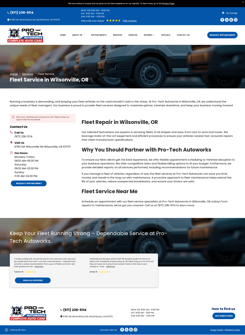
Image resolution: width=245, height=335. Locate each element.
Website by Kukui (232, 330)
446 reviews (130, 20)
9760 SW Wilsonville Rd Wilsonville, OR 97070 (42, 146)
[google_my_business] (231, 20)
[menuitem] (63, 35)
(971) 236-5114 (23, 136)
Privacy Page (168, 3)
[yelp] (227, 20)
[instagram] (236, 20)
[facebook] (222, 20)
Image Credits (216, 330)
